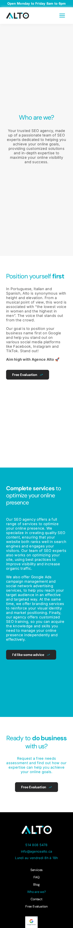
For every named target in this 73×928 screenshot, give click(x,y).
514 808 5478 (36, 845)
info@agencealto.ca (36, 851)
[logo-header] (17, 14)
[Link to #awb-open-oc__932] (62, 15)
